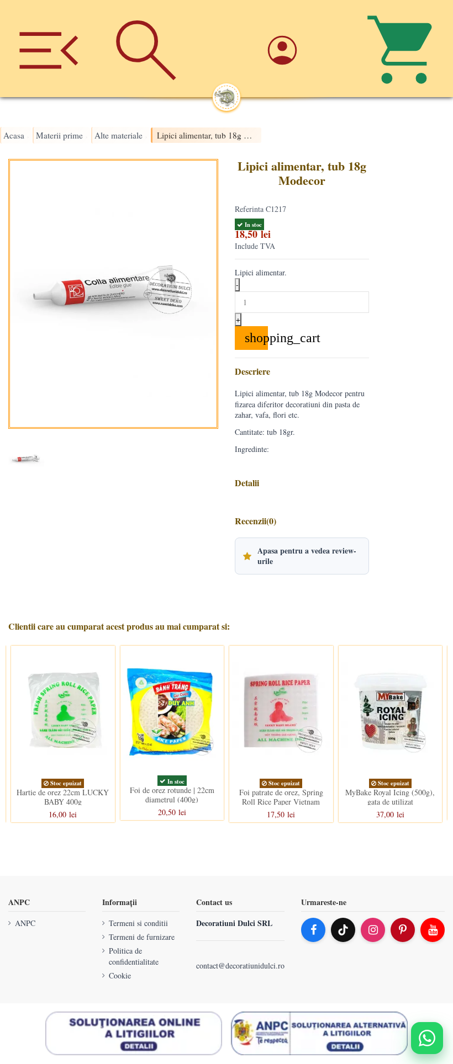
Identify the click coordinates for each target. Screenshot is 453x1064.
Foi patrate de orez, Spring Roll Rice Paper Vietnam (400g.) (281, 801)
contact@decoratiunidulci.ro (240, 966)
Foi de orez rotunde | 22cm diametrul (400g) (172, 795)
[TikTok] (343, 930)
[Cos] (404, 48)
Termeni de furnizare (142, 937)
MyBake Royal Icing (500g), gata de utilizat (390, 797)
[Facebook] (313, 930)
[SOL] (133, 1034)
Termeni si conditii (138, 923)
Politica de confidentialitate (134, 956)
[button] (302, 556)
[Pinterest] (403, 930)
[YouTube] (432, 930)
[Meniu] (48, 48)
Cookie (120, 975)
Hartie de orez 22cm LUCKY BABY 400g (63, 797)
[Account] (306, 48)
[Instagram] (373, 930)
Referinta (249, 209)
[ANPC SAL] (319, 1034)
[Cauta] (145, 48)
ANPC (25, 923)
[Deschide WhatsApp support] (427, 1038)
